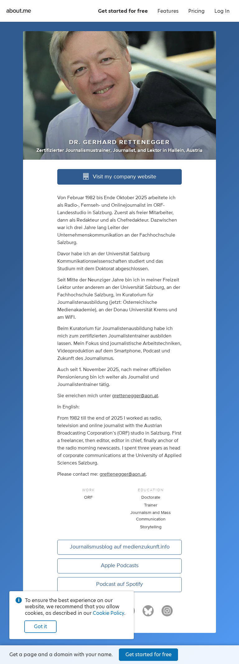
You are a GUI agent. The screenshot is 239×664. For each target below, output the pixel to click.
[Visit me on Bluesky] (148, 613)
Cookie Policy (108, 613)
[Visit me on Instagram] (167, 613)
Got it (40, 626)
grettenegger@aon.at (135, 395)
